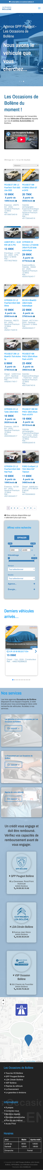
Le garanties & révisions (16, 1092)
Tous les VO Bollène (14, 1073)
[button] (35, 651)
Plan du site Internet (14, 1120)
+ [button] (3, 1000)
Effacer (21, 537)
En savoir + (13, 728)
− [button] (3, 1003)
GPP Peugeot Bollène (22, 876)
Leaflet (22, 1061)
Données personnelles (15, 1117)
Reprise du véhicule (14, 1086)
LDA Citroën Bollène (22, 927)
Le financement (12, 1089)
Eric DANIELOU (25, 1167)
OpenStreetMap (30, 1061)
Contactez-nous (12, 1110)
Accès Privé (11, 1123)
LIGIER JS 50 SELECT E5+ (18, 651)
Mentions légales (13, 1114)
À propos (9, 1107)
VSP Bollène (11, 1082)
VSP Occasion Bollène (22, 977)
